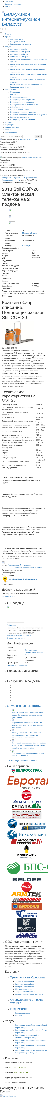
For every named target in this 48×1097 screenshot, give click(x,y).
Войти (7, 6)
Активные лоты (16, 39)
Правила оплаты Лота (19, 109)
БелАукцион (7, 177)
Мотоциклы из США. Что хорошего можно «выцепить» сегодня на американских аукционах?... (26, 735)
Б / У (27, 655)
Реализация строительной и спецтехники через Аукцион (27, 1036)
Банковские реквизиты (19, 117)
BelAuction (11, 625)
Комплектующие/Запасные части (29, 994)
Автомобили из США (18, 49)
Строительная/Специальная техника (19, 178)
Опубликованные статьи (24, 705)
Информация (10, 89)
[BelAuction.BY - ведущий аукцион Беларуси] (24, 18)
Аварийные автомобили (25, 991)
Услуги (8, 46)
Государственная (22, 1013)
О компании (15, 92)
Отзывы (8, 122)
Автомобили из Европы (20, 51)
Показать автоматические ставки (28, 567)
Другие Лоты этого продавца (19, 635)
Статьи (8, 129)
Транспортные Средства (27, 977)
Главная (8, 34)
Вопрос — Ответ (12, 127)
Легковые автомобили (24, 981)
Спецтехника (25, 565)
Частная (18, 1015)
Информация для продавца (22, 102)
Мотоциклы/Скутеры (23, 989)
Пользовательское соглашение (23, 112)
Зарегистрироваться (13, 4)
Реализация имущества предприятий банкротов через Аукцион (26, 85)
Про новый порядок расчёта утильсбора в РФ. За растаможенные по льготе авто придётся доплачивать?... (29, 745)
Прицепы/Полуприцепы (25, 986)
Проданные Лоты (17, 41)
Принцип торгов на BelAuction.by (24, 104)
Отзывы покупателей (16, 638)
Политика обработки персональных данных (28, 114)
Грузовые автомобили (24, 984)
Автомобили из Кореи (19, 56)
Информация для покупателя (22, 99)
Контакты (14, 94)
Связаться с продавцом (17, 665)
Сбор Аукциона (16, 107)
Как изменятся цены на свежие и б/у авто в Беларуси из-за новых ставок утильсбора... (27, 715)
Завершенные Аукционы (20, 44)
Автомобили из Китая (19, 54)
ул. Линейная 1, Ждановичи (22, 579)
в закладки (26, 245)
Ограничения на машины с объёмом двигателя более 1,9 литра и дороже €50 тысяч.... (27, 725)
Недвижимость (20, 1008)
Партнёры (9, 124)
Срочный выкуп (11, 132)
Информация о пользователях (23, 119)
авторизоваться (8, 596)
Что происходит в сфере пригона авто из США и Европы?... (28, 754)
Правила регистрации (19, 97)
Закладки (9, 1)
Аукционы (9, 36)
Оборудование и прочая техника (27, 1001)
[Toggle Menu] (1, 32)
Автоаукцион (13, 565)
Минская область (29, 233)
